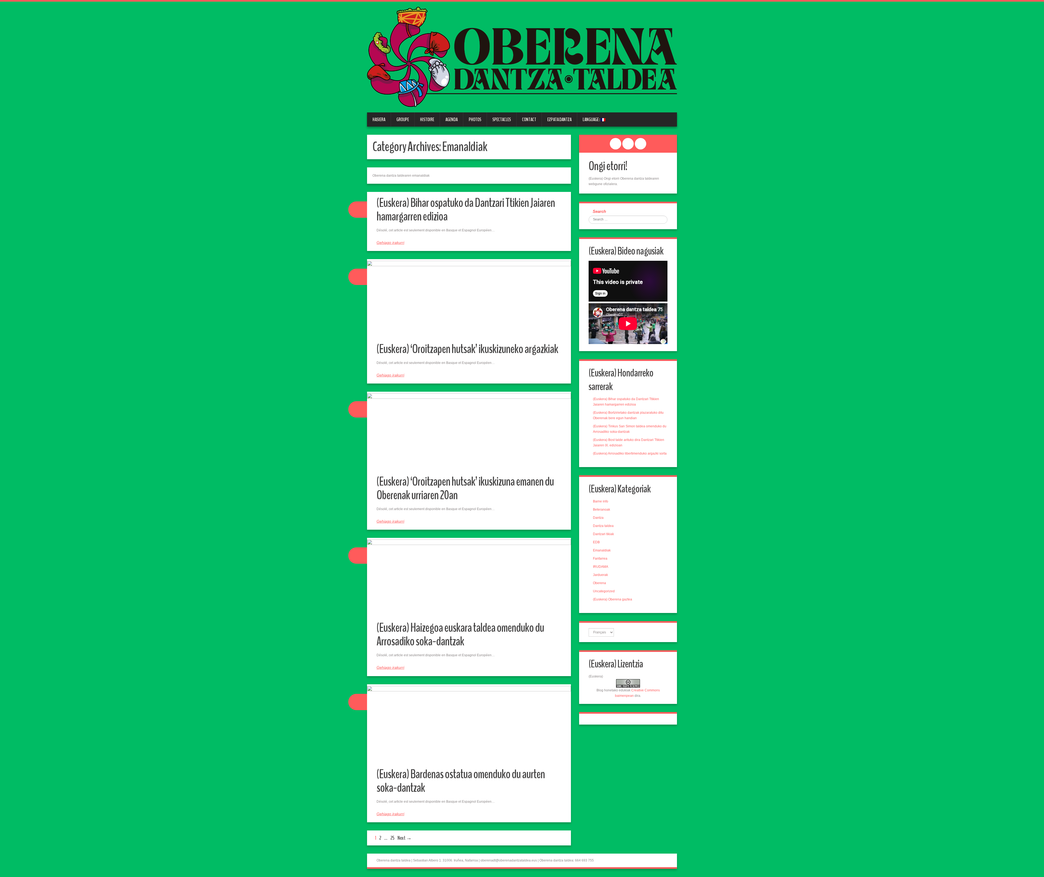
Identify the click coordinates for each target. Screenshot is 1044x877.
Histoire (427, 119)
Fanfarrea (600, 558)
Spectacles (501, 119)
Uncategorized (604, 591)
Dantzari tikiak (603, 534)
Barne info (600, 501)
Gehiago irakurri (390, 242)
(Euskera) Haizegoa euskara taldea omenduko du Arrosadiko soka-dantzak (460, 635)
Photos (475, 119)
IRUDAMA (600, 567)
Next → (404, 838)
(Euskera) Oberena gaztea (612, 599)
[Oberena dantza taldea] (522, 57)
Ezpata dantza (559, 119)
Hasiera (378, 119)
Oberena (599, 583)
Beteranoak (601, 509)
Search (599, 211)
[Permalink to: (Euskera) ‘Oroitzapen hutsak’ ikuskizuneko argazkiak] (469, 300)
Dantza (598, 518)
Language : (592, 119)
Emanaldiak (602, 550)
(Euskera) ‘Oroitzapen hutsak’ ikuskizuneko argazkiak (467, 349)
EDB (596, 542)
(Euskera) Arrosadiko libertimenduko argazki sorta (630, 453)
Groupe (402, 119)
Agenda (451, 119)
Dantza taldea (603, 526)
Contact (529, 119)
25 (392, 838)
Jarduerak (600, 575)
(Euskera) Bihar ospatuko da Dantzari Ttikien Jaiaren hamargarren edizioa (466, 210)
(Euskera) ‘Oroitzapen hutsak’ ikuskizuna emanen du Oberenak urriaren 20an (465, 488)
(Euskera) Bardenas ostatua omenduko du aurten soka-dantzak (461, 781)
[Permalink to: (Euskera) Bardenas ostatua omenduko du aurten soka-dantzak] (469, 725)
